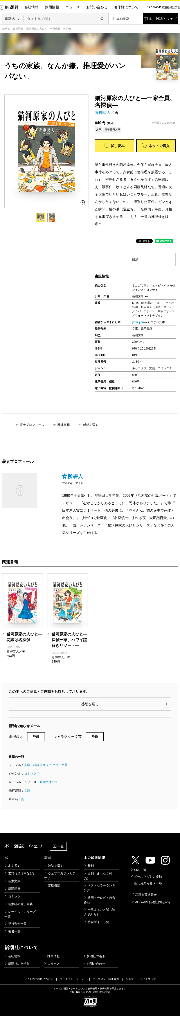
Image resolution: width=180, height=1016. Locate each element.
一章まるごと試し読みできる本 (99, 912)
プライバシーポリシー (73, 979)
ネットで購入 (159, 146)
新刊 (91, 865)
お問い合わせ (96, 7)
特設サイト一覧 (98, 922)
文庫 (27, 790)
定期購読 (54, 885)
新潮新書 (14, 888)
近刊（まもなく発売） (98, 876)
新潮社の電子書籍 (20, 904)
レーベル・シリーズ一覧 (20, 914)
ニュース (73, 7)
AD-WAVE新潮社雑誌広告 (152, 902)
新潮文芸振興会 (146, 894)
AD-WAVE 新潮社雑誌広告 (164, 7)
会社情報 (31, 7)
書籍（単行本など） (22, 873)
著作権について (126, 7)
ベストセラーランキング (99, 888)
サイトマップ (148, 979)
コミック (14, 896)
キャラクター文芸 (55, 765)
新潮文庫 (14, 881)
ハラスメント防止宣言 (106, 979)
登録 (36, 736)
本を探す (14, 865)
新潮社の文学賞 (19, 963)
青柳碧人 (103, 112)
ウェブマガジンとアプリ (60, 876)
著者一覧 (14, 931)
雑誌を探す (55, 865)
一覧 (61, 846)
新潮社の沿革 (96, 956)
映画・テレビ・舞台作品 (99, 900)
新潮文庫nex (48, 782)
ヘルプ (129, 979)
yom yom (138, 322)
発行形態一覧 (17, 923)
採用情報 (52, 7)
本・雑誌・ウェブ (163, 19)
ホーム (6, 28)
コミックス (32, 773)
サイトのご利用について (38, 979)
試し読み (118, 146)
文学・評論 (32, 765)
